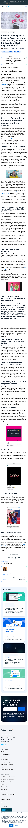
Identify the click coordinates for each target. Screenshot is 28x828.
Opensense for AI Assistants (8, 794)
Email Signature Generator (7, 769)
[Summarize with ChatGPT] (9, 558)
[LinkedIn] (3, 579)
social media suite (13, 138)
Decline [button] (16, 825)
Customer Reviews (5, 792)
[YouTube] (5, 744)
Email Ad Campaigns (5, 754)
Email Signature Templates (7, 779)
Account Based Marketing (7, 764)
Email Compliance (5, 759)
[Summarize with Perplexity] (12, 558)
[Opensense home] (5, 6)
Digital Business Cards (6, 767)
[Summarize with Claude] (15, 558)
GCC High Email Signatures (7, 762)
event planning (4, 84)
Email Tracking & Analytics (7, 757)
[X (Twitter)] (5, 579)
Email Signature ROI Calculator (8, 776)
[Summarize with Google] (19, 558)
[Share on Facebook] (5, 562)
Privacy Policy (4, 797)
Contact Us (4, 802)
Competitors (4, 784)
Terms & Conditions (5, 799)
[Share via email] (7, 561)
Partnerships (4, 789)
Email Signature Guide (6, 781)
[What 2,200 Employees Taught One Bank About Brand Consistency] (14, 604)
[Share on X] (3, 562)
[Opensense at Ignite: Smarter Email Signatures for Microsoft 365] (14, 680)
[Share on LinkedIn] (2, 562)
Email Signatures (5, 751)
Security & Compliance (6, 786)
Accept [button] (11, 825)
